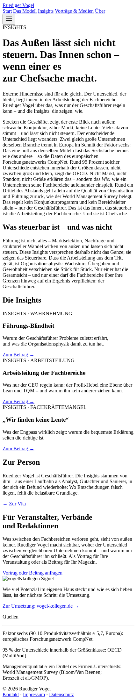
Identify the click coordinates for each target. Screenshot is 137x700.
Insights (46, 11)
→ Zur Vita (14, 503)
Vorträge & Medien (74, 11)
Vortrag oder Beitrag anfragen (32, 572)
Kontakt (11, 694)
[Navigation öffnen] (9, 19)
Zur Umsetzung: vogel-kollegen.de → (41, 606)
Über (100, 11)
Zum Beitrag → (18, 354)
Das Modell (25, 11)
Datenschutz (61, 694)
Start (7, 11)
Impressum (34, 694)
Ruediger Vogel (18, 5)
